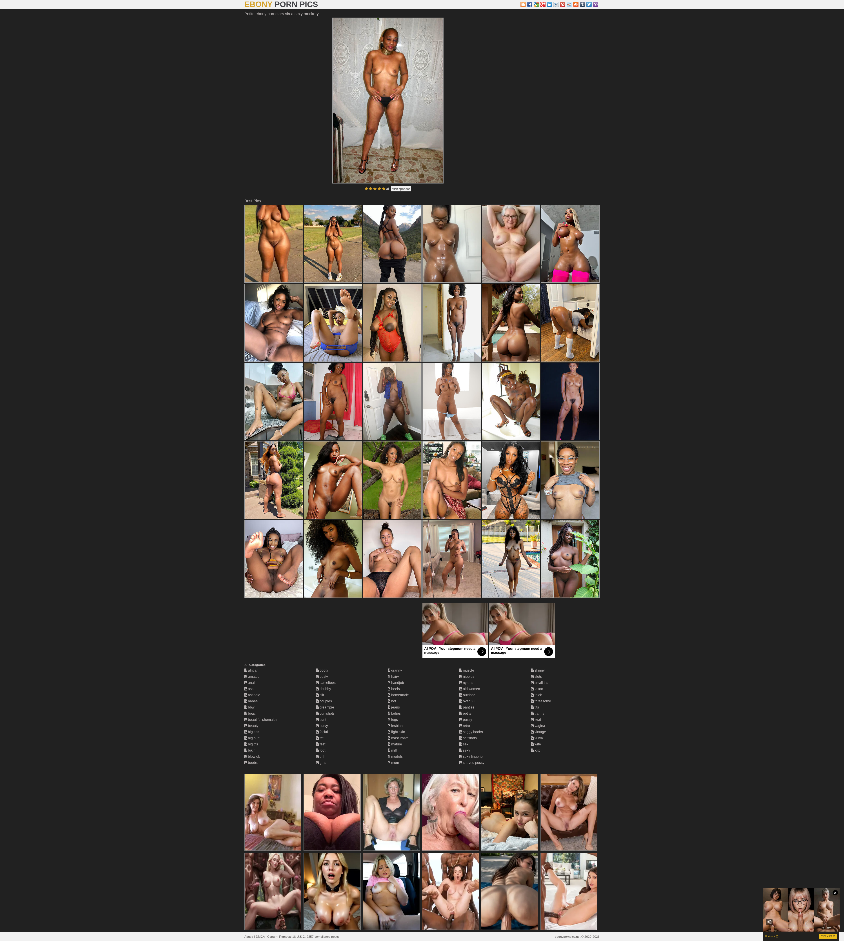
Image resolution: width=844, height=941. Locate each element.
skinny (539, 670)
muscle (468, 670)
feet (322, 744)
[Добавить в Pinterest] (562, 4)
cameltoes (327, 683)
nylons (467, 683)
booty (323, 670)
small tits (541, 683)
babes (252, 701)
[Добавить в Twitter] (589, 4)
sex (465, 744)
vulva (538, 738)
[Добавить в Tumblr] (582, 4)
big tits (252, 744)
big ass (253, 732)
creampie (326, 707)
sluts (538, 676)
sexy (466, 750)
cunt (322, 719)
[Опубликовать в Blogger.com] (523, 4)
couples (325, 701)
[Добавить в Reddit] (569, 4)
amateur (254, 676)
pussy (467, 719)
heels (395, 689)
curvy (323, 726)
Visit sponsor (401, 189)
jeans (395, 707)
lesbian (396, 726)
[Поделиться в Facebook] (529, 4)
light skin (397, 732)
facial (323, 732)
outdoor (468, 695)
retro (466, 726)
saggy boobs (472, 732)
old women (471, 689)
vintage (540, 732)
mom (394, 763)
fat (321, 738)
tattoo (538, 689)
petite (466, 713)
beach (252, 713)
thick (538, 695)
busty (323, 676)
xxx (537, 750)
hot (393, 701)
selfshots (469, 738)
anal (251, 683)
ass (250, 689)
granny (396, 670)
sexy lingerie (472, 756)
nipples (468, 676)
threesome (542, 701)
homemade (399, 695)
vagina (539, 726)
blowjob (253, 756)
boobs (252, 763)
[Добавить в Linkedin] (549, 4)
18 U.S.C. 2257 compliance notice (316, 936)
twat (537, 719)
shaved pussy (473, 763)
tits (536, 707)
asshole (253, 695)
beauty (252, 726)
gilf (321, 756)
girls (322, 763)
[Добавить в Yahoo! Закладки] (595, 4)
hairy (394, 676)
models (396, 756)
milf (393, 750)
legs (394, 719)
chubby (325, 689)
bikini (251, 750)
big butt (253, 738)
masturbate (399, 738)
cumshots (327, 713)
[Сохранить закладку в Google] (536, 4)
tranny (539, 713)
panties (468, 707)
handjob (397, 683)
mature (396, 744)
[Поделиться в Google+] (543, 4)
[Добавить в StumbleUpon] (575, 4)
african (252, 670)
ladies (395, 713)
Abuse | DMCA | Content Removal (267, 936)
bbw (251, 707)
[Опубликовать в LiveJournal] (556, 4)
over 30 (468, 701)
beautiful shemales (262, 719)
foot (322, 750)
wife (537, 744)
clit (321, 695)
